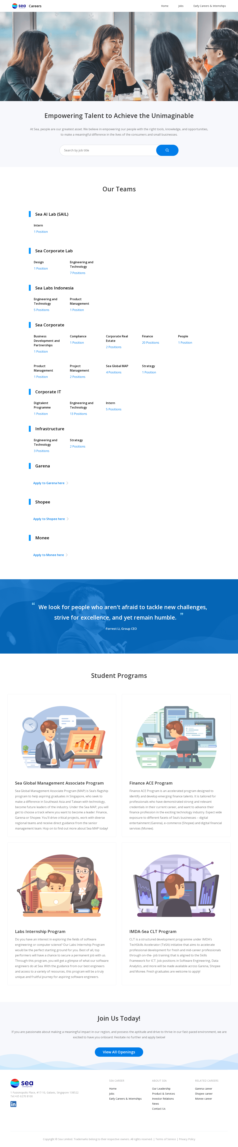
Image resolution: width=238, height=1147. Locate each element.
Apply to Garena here (49, 483)
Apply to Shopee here (49, 519)
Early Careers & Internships (209, 6)
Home (164, 6)
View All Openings (119, 1051)
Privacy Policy (187, 1139)
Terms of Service (165, 1139)
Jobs (181, 6)
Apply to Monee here (48, 555)
